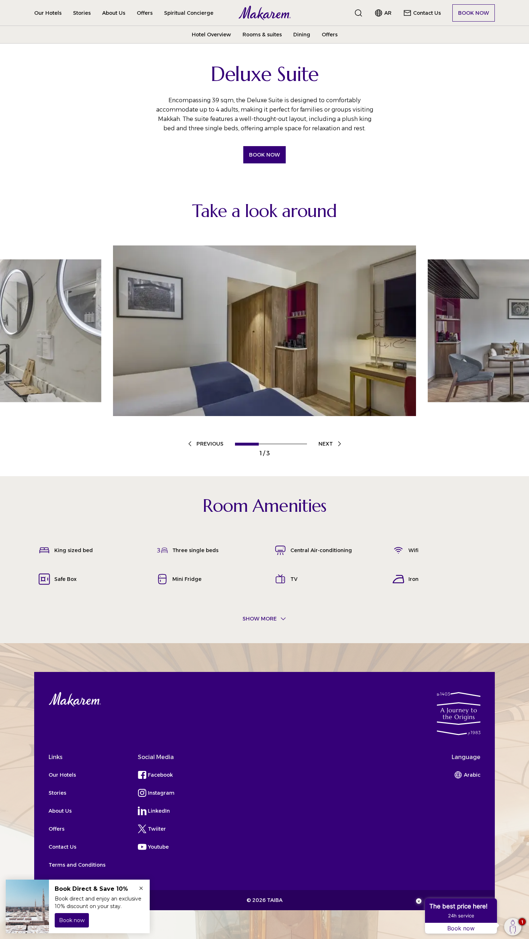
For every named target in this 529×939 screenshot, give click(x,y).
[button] (265, 13)
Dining (301, 34)
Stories (82, 13)
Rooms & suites (262, 34)
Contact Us (62, 847)
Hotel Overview (211, 34)
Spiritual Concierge (188, 13)
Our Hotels (48, 13)
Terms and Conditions (77, 865)
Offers (145, 13)
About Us (113, 13)
